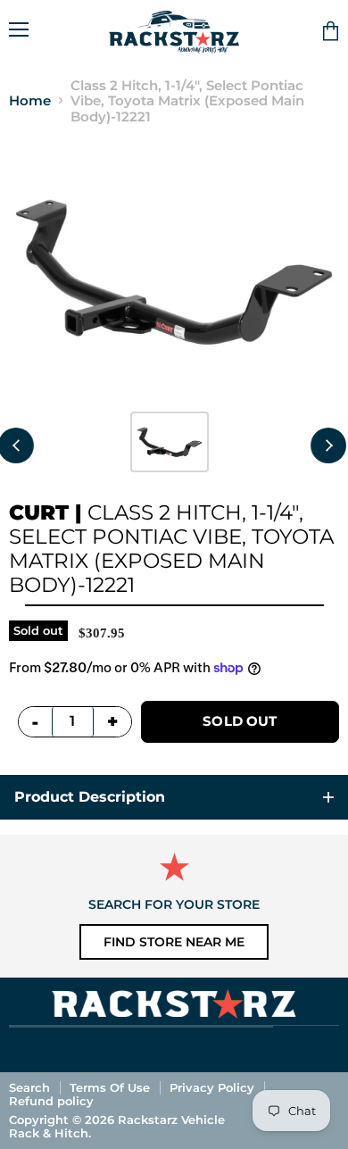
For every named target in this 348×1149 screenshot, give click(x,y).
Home (30, 100)
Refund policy (51, 1101)
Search (29, 1087)
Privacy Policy (212, 1087)
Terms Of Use (110, 1087)
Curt (39, 512)
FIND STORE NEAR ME (174, 942)
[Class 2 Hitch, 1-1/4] (169, 441)
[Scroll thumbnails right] (328, 445)
